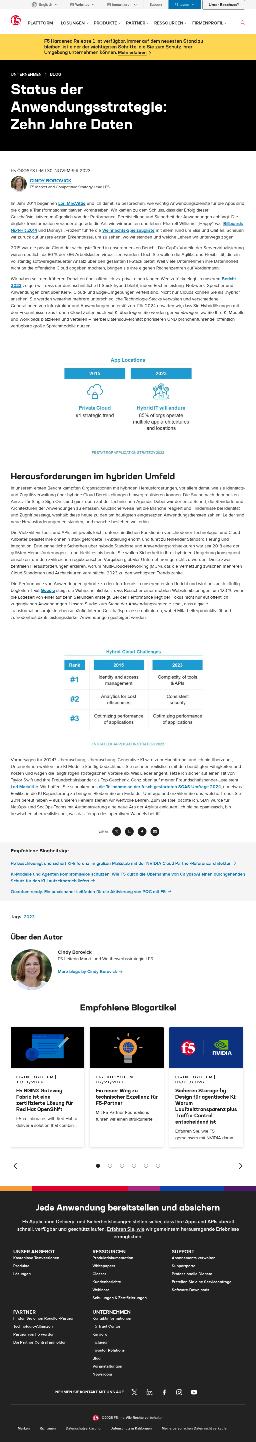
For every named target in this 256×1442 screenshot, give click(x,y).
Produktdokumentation (112, 1257)
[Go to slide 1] (98, 1166)
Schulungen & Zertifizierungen (119, 1297)
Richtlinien (48, 1428)
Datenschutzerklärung (83, 1428)
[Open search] (242, 22)
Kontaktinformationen (111, 1318)
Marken (24, 1428)
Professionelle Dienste (192, 1273)
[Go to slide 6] (158, 1166)
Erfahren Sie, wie (125, 1229)
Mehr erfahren (132, 52)
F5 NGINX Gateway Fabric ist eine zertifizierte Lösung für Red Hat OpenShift (44, 1099)
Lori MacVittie (72, 203)
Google (48, 590)
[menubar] (128, 4)
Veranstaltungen (107, 1366)
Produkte (21, 1265)
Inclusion (100, 1342)
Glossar (99, 1273)
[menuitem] (44, 4)
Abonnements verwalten (194, 1257)
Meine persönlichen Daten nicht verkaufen (195, 1428)
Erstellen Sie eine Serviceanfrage (202, 1281)
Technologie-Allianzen (33, 1326)
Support (156, 4)
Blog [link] (55, 74)
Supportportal (184, 1265)
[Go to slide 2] (110, 1166)
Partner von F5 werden (33, 1334)
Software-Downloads (190, 1289)
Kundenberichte (106, 1281)
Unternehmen (26, 74)
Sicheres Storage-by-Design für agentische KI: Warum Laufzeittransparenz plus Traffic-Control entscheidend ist (206, 1106)
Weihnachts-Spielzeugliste (128, 230)
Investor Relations (108, 1350)
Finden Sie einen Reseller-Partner (43, 1318)
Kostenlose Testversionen (36, 1257)
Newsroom (102, 1374)
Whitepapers (103, 1265)
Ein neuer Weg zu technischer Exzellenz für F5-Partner (127, 1096)
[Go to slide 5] (146, 1166)
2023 (29, 917)
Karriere (99, 1334)
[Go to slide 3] (122, 1166)
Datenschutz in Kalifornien (131, 1428)
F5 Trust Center (106, 1326)
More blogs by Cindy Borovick (87, 971)
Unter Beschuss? (224, 4)
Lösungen (22, 1273)
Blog (96, 1358)
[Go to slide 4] (134, 1166)
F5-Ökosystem (114, 1076)
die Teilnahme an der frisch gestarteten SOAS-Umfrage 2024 (160, 786)
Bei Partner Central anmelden (39, 1342)
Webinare (101, 1289)
